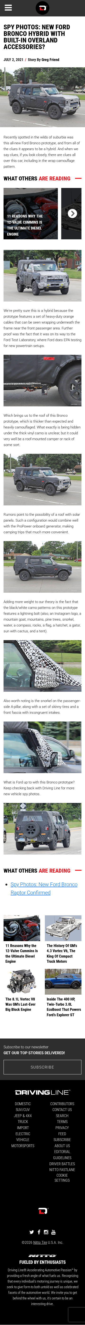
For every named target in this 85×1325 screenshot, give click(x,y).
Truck (23, 1121)
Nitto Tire (40, 1242)
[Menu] (8, 8)
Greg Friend (50, 59)
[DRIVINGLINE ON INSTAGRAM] (46, 1232)
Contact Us (62, 1109)
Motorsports (22, 1145)
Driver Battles (62, 1163)
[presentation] (71, 213)
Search (62, 1115)
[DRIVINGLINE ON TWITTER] (31, 1232)
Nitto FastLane (62, 1169)
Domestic (23, 1103)
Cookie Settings (62, 1178)
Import (23, 1127)
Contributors (62, 1103)
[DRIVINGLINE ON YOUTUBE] (53, 1232)
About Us (62, 1145)
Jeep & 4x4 (23, 1115)
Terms (62, 1121)
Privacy (62, 1127)
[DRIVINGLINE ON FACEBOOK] (39, 1232)
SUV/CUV (23, 1109)
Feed (62, 1133)
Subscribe (42, 1067)
